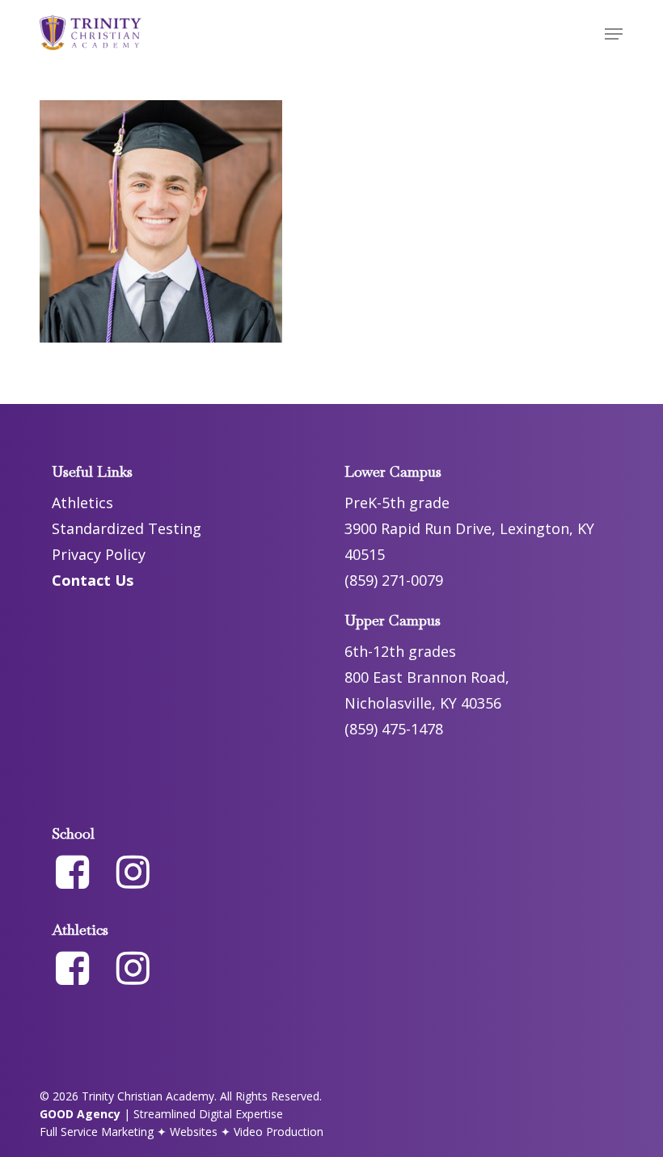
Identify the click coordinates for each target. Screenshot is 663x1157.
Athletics (82, 502)
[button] (614, 34)
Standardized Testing (126, 528)
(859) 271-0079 (393, 580)
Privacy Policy (99, 554)
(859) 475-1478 (393, 728)
